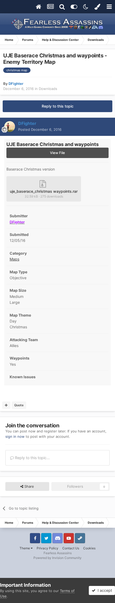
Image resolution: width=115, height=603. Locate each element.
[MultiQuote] (6, 405)
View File (57, 153)
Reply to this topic (58, 106)
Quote (19, 405)
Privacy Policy (47, 548)
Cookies (89, 548)
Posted (40, 129)
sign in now (15, 436)
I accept (103, 590)
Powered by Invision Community (57, 558)
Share (28, 486)
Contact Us (70, 548)
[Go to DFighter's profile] (9, 126)
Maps (14, 259)
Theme (25, 548)
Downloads (48, 88)
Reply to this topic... (32, 457)
